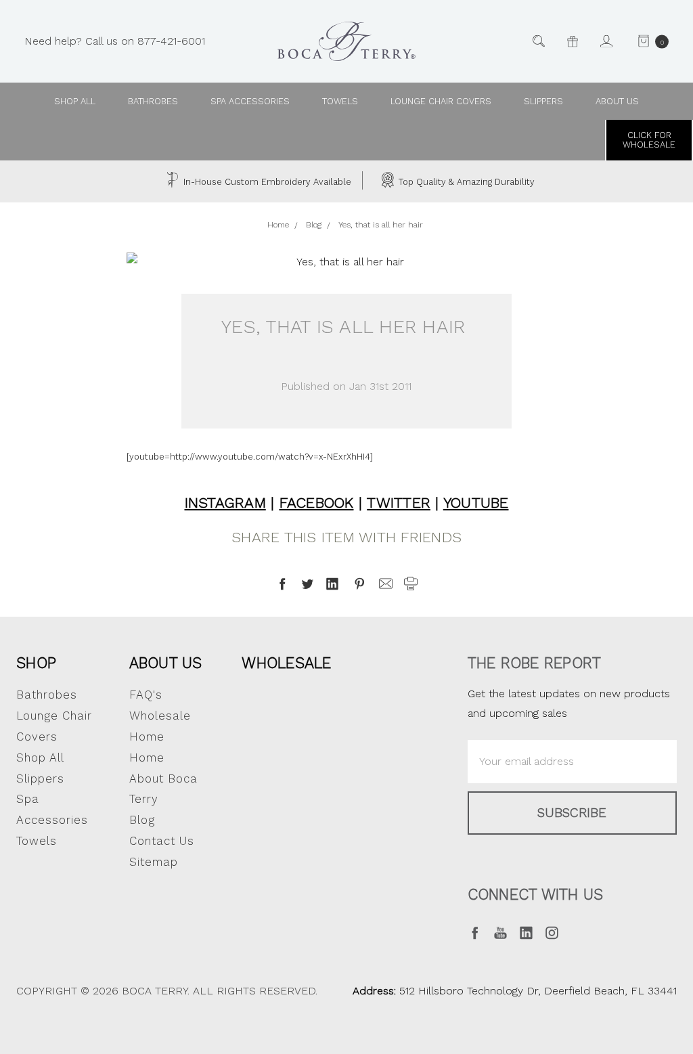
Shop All (40, 757)
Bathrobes (153, 101)
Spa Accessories (250, 101)
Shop (36, 663)
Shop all (74, 101)
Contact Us (161, 841)
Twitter (398, 502)
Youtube (476, 502)
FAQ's (145, 694)
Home (146, 757)
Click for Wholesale (649, 140)
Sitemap (153, 862)
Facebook (317, 502)
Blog (142, 820)
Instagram (225, 502)
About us (617, 101)
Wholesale (286, 663)
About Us (165, 663)
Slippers (543, 101)
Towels (340, 101)
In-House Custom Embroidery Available (266, 182)
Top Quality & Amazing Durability (465, 182)
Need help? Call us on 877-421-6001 (114, 40)
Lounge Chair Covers (440, 101)
